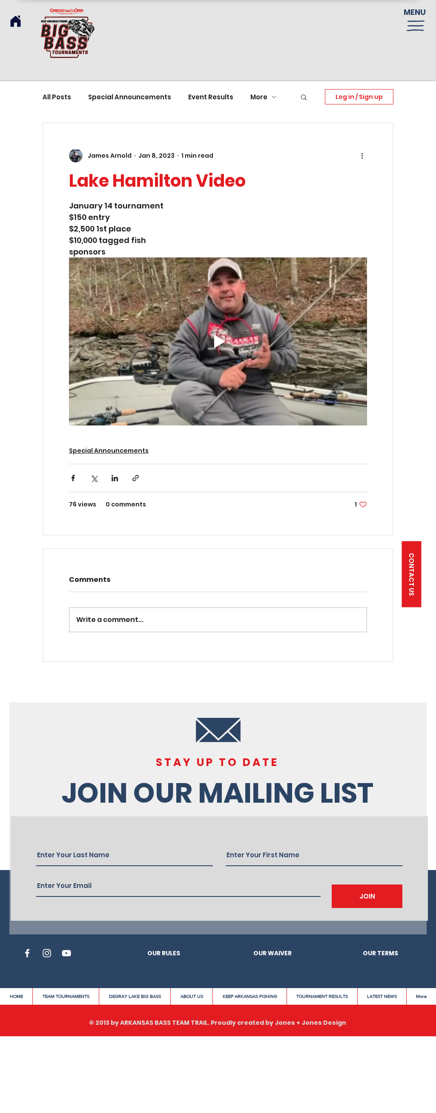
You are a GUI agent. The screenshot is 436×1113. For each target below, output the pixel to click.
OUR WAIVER (272, 953)
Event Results (210, 97)
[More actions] (362, 155)
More (258, 97)
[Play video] (218, 341)
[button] (416, 25)
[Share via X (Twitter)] (94, 478)
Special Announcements (129, 97)
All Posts (57, 97)
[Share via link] (136, 478)
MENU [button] (415, 12)
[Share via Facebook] (73, 478)
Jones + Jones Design (310, 1022)
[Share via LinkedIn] (115, 478)
